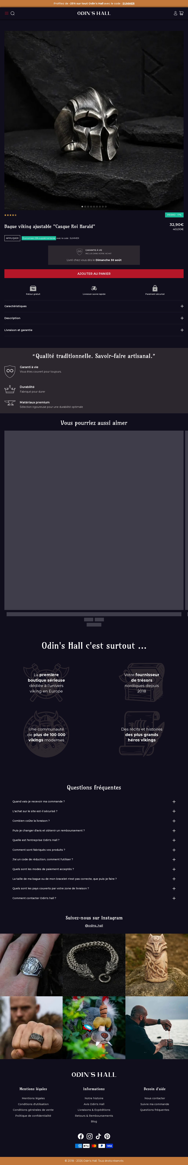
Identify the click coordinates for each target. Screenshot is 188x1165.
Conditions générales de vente (33, 1110)
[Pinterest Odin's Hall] (107, 1136)
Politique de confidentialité (33, 1115)
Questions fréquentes (154, 1110)
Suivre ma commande (154, 1104)
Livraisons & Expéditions (94, 1110)
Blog (94, 1121)
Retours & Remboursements (94, 1115)
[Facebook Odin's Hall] (81, 1136)
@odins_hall (94, 925)
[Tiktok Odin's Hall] (98, 1136)
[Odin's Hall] (94, 13)
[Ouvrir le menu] (6, 13)
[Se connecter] (175, 13)
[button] (10, 215)
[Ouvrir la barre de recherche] (12, 13)
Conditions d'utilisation (33, 1104)
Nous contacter (154, 1098)
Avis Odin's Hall (94, 1104)
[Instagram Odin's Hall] (90, 1136)
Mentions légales (33, 1098)
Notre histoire (94, 1098)
